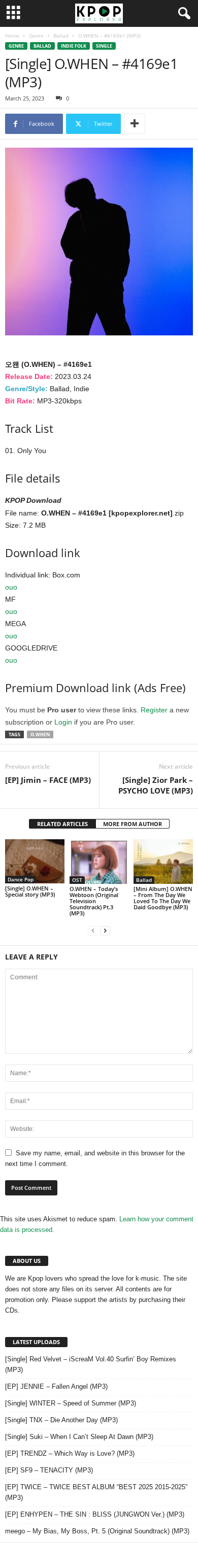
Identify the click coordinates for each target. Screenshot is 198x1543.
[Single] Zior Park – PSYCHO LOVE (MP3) (155, 785)
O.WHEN (40, 734)
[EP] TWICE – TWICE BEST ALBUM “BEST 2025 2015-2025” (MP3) (96, 1492)
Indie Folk (73, 46)
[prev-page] (93, 930)
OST (77, 879)
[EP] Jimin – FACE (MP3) (48, 780)
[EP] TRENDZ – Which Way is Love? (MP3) (70, 1453)
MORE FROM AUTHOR (132, 824)
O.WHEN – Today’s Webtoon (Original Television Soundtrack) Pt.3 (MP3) (94, 901)
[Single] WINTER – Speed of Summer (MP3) (70, 1403)
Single (104, 46)
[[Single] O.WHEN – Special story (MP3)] (34, 861)
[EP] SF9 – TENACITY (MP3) (49, 1470)
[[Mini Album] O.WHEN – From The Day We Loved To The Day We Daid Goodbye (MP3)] (163, 861)
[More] (134, 124)
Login (63, 722)
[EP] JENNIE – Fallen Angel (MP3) (56, 1386)
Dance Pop (21, 879)
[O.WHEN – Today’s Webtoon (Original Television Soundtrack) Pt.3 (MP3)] (99, 861)
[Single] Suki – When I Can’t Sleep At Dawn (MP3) (79, 1437)
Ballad (61, 35)
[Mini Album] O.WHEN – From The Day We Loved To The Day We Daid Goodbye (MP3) (163, 898)
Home (12, 35)
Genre (36, 35)
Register (154, 710)
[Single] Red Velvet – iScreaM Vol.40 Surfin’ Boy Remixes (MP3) (90, 1364)
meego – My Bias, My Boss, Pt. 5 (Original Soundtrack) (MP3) (97, 1531)
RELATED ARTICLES (62, 824)
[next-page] (105, 930)
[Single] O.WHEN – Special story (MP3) (30, 891)
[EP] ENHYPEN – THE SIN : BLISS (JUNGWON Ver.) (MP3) (94, 1514)
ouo (11, 587)
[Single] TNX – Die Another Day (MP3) (61, 1420)
